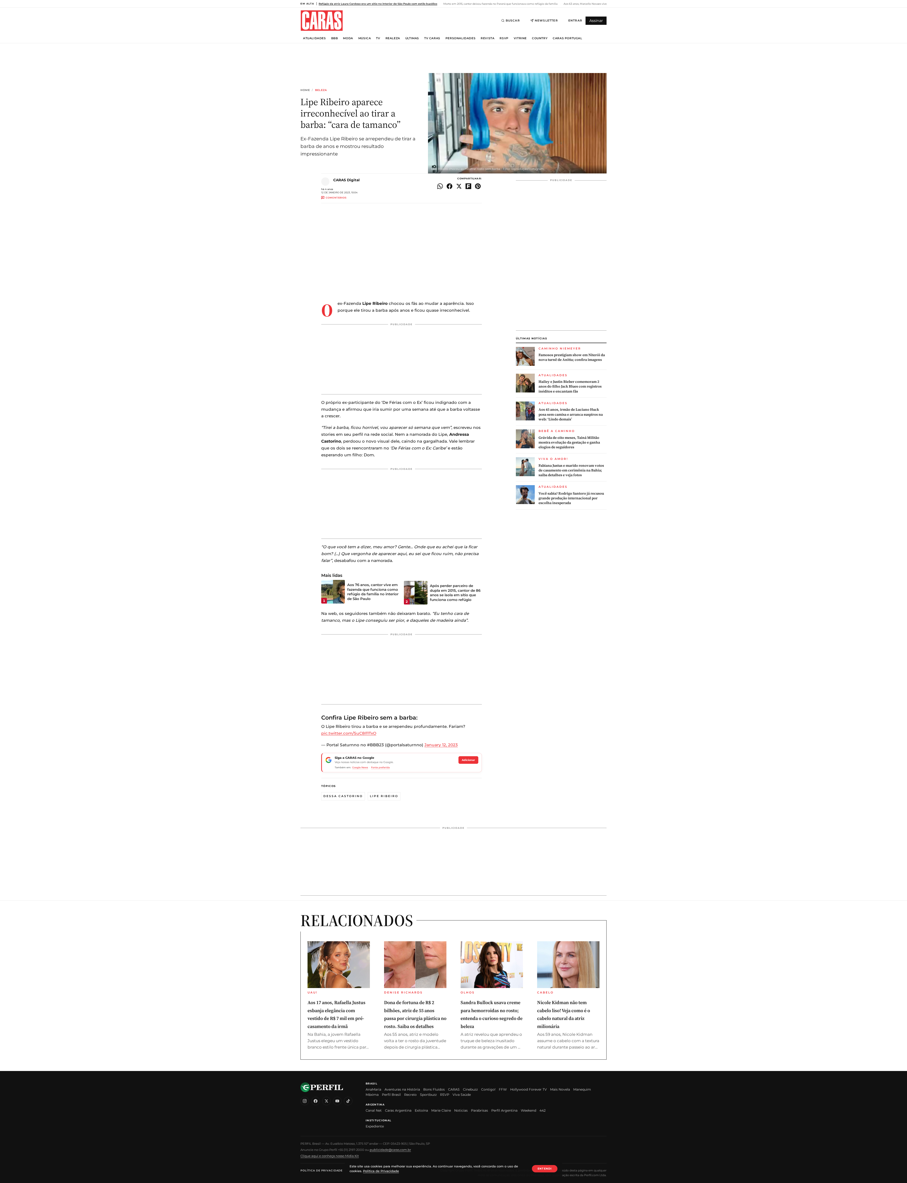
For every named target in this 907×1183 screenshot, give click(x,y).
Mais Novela (560, 1089)
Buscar (513, 20)
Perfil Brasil (391, 1094)
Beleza (321, 90)
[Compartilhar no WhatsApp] (440, 186)
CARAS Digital (346, 180)
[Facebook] (315, 1101)
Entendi (545, 1168)
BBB (334, 38)
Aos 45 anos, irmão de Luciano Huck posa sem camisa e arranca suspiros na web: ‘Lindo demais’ (571, 414)
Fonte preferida (380, 767)
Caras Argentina (398, 1110)
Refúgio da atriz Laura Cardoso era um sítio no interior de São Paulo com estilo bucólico (378, 3)
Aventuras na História (402, 1089)
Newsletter (546, 20)
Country (540, 38)
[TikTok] (348, 1101)
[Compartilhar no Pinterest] (478, 186)
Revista (487, 38)
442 (542, 1110)
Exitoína (421, 1110)
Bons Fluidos (434, 1089)
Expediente (375, 1126)
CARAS (454, 1089)
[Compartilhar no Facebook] (449, 186)
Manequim (582, 1089)
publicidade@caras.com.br (390, 1150)
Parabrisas (479, 1110)
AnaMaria (373, 1089)
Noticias (461, 1110)
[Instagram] (304, 1101)
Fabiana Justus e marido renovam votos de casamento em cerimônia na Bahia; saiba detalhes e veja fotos (571, 470)
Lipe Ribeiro (384, 796)
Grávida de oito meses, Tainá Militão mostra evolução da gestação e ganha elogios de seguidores (569, 442)
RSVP (504, 38)
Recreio (410, 1094)
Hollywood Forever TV (528, 1089)
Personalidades (460, 38)
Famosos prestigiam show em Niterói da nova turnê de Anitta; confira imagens (572, 357)
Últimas (412, 38)
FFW (503, 1089)
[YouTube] (337, 1101)
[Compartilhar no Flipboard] (468, 186)
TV (378, 38)
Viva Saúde (462, 1094)
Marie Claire (441, 1110)
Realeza (392, 38)
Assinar (596, 20)
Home (305, 90)
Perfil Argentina (504, 1110)
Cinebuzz (470, 1089)
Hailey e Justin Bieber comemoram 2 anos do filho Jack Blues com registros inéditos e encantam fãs (570, 386)
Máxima (372, 1094)
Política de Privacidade (321, 1170)
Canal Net (374, 1110)
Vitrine (520, 38)
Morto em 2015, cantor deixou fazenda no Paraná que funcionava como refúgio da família (500, 3)
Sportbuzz (428, 1094)
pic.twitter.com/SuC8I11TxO (348, 733)
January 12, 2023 (441, 745)
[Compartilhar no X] (459, 186)
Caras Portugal (567, 38)
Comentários (336, 197)
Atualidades (314, 38)
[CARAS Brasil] (321, 20)
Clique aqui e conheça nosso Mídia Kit (329, 1156)
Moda (348, 38)
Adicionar (468, 760)
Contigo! (488, 1089)
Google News (360, 767)
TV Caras (432, 38)
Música (364, 38)
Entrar (575, 20)
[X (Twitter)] (326, 1101)
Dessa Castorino (343, 796)
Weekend (528, 1110)
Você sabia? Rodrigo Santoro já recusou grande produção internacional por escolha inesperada (571, 498)
